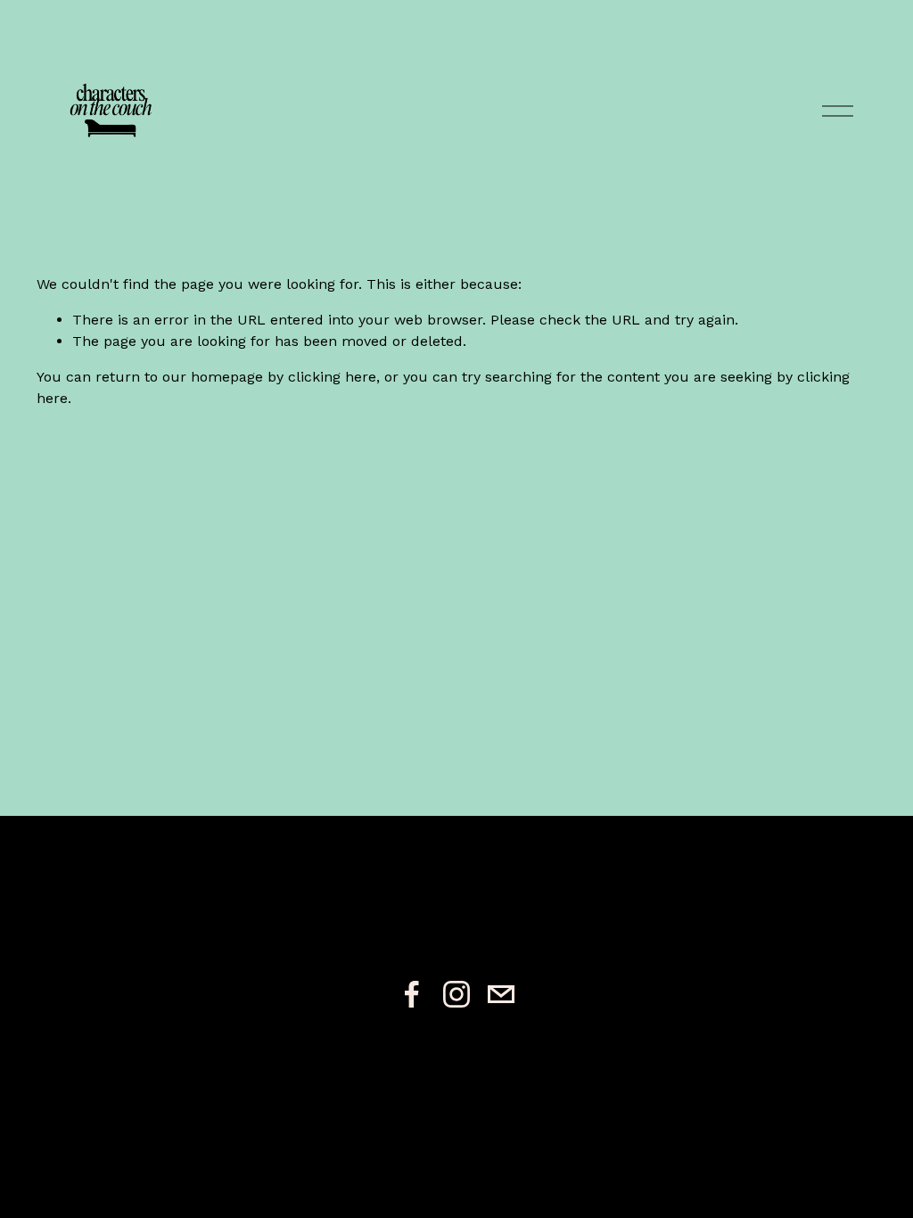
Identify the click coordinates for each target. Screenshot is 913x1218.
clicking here (332, 376)
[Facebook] (412, 994)
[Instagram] (456, 994)
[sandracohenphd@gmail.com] (501, 994)
